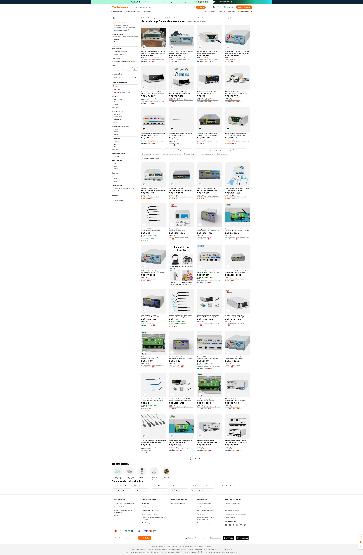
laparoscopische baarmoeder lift (152, 150)
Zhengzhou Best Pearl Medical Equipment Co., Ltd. (153, 59)
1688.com (162, 546)
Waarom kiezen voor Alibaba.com (124, 503)
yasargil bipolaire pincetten (218, 150)
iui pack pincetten (223, 154)
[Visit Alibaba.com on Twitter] (233, 525)
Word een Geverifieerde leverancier (235, 514)
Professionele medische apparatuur (184, 18)
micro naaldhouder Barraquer (123, 485)
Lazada (182, 546)
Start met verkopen (230, 507)
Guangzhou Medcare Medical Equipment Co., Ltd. (181, 197)
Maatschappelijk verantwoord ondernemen (123, 511)
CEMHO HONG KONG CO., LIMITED (235, 197)
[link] (360, 537)
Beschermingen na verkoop (150, 514)
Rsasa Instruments (174, 143)
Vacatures (117, 515)
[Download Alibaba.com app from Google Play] (242, 538)
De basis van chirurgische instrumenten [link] (228, 18)
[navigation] (125, 238)
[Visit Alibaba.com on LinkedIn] (230, 525)
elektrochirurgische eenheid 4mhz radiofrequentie (199, 154)
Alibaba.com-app (215, 538)
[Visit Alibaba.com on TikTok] (245, 525)
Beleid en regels (146, 523)
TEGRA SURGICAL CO (147, 238)
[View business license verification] (198, 552)
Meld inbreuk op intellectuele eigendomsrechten (205, 518)
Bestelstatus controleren (232, 510)
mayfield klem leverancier (161, 490)
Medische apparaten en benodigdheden (159, 18)
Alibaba (142, 18)
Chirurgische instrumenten (206, 18)
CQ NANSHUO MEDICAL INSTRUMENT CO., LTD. (209, 197)
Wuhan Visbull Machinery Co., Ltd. (179, 59)
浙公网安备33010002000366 (212, 552)
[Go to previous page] (188, 458)
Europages (209, 546)
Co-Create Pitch (119, 507)
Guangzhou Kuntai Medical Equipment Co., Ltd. (237, 141)
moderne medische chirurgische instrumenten (178, 150)
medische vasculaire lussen (238, 150)
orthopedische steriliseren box (172, 154)
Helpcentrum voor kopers (204, 503)
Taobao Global (189, 546)
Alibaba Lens (118, 538)
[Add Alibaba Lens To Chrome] (144, 538)
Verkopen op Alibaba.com (232, 503)
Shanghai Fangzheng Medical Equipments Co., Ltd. (153, 101)
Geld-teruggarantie (147, 507)
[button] (194, 7)
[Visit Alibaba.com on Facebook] (226, 525)
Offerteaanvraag (174, 507)
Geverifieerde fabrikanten (177, 503)
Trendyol (201, 546)
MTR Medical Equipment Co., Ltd (150, 197)
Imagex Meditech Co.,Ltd (232, 59)
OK (135, 69)
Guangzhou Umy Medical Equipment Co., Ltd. (153, 141)
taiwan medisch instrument (158, 485)
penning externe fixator (177, 485)
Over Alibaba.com (119, 499)
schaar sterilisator (194, 485)
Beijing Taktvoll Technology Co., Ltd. (207, 100)
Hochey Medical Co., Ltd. (204, 237)
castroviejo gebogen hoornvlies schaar (203, 490)
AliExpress (155, 546)
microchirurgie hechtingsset (151, 154)
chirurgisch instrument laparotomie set (229, 485)
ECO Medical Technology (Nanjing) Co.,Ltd (181, 100)
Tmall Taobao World (172, 546)
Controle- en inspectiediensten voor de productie (153, 518)
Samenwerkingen (230, 517)
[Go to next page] (203, 458)
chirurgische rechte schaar (180, 490)
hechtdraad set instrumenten (151, 158)
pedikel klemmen (208, 485)
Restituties (200, 514)
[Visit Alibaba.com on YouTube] (241, 525)
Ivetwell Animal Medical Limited (178, 237)
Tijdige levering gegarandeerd (150, 510)
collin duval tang (201, 150)
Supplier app (189, 538)
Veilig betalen (146, 503)
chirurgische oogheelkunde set (123, 490)
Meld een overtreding (203, 523)
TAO (196, 546)
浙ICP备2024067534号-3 (229, 552)
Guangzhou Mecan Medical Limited (207, 59)
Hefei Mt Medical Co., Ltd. (232, 100)
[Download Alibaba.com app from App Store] (228, 538)
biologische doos (140, 485)
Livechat (199, 507)
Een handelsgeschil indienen (205, 510)
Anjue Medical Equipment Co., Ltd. (207, 141)
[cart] (219, 7)
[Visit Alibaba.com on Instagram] (237, 525)
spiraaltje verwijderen (142, 490)
